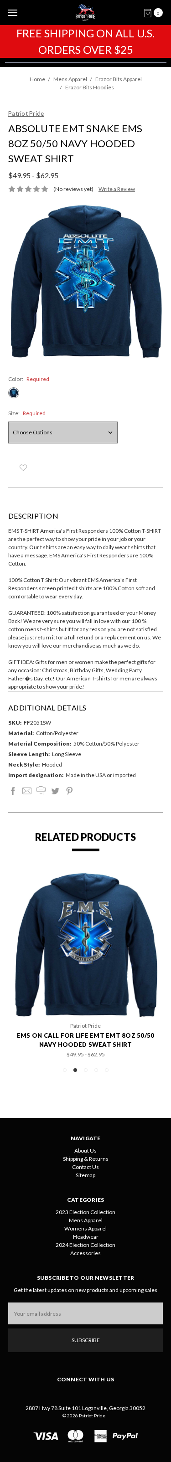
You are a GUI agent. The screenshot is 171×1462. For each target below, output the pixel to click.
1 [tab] (65, 1070)
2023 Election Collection (85, 1212)
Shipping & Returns (86, 1158)
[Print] (41, 790)
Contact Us (85, 1166)
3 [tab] (86, 1070)
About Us (85, 1150)
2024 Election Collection (85, 1244)
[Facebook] (12, 790)
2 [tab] (75, 1070)
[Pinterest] (69, 790)
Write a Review (116, 188)
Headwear (85, 1236)
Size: (27, 413)
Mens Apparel (86, 1220)
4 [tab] (96, 1070)
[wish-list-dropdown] (23, 467)
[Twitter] (55, 790)
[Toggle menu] (12, 12)
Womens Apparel (85, 1228)
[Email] (26, 790)
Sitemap (85, 1175)
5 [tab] (107, 1070)
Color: (28, 379)
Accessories (85, 1253)
